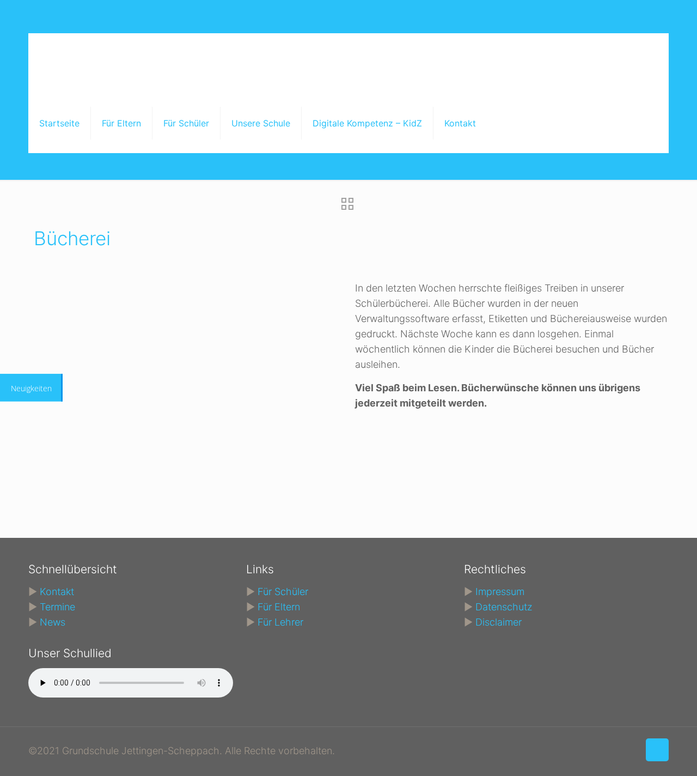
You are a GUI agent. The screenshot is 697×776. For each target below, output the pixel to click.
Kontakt (57, 591)
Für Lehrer (280, 622)
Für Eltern (279, 607)
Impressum (499, 591)
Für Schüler (283, 591)
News (52, 622)
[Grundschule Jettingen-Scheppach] (237, 63)
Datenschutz (504, 607)
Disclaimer (498, 622)
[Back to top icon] (657, 749)
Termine (57, 607)
